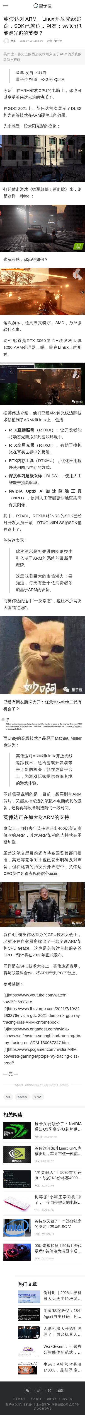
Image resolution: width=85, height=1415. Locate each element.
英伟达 (37, 1096)
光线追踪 (22, 1096)
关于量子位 (19, 1399)
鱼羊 (13, 40)
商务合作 (67, 1399)
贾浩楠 (38, 1137)
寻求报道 (52, 1399)
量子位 (58, 40)
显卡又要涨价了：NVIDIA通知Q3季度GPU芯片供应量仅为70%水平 (58, 1129)
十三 (37, 1185)
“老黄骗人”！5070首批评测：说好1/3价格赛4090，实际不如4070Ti (58, 1177)
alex (37, 1161)
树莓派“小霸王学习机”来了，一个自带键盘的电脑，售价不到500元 (58, 1202)
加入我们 (36, 1399)
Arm (8, 1096)
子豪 (37, 1234)
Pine (37, 1258)
